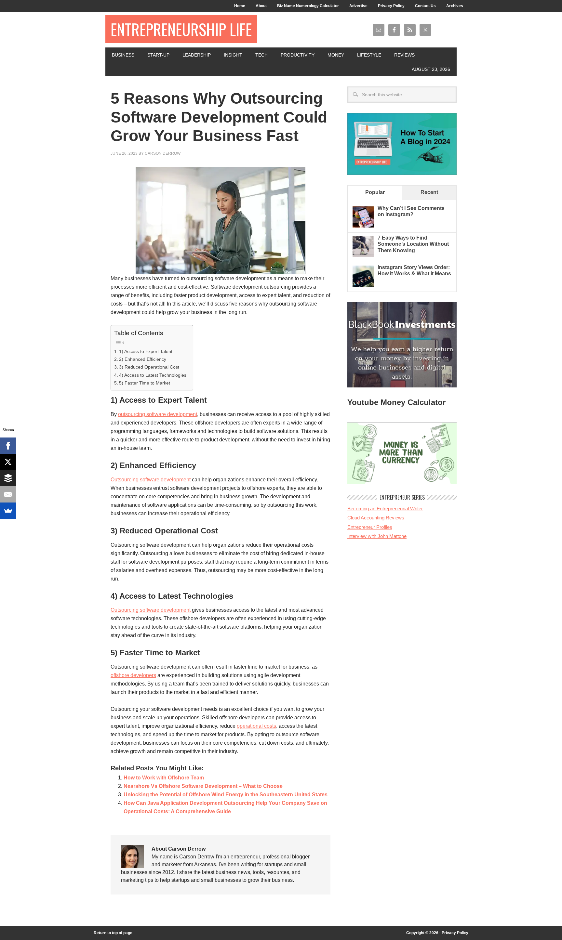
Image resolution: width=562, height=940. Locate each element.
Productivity (297, 55)
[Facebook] (8, 445)
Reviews (404, 55)
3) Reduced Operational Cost (149, 367)
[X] (8, 462)
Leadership (196, 55)
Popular (375, 192)
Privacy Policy (391, 6)
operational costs (256, 726)
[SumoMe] (8, 511)
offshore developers (133, 675)
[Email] (8, 494)
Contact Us (425, 6)
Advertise (358, 6)
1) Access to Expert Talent (145, 351)
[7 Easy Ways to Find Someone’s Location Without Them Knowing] (363, 255)
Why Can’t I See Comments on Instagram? (411, 211)
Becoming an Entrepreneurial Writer (385, 508)
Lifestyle (369, 55)
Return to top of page (113, 933)
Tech (261, 55)
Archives (454, 6)
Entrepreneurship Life (181, 29)
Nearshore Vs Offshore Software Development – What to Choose (203, 786)
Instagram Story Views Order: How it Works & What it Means (414, 270)
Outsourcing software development (151, 479)
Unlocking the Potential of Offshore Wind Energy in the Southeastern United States (226, 794)
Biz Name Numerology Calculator (308, 6)
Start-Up (158, 55)
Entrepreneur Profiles (369, 527)
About (261, 6)
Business (123, 55)
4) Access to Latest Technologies (152, 375)
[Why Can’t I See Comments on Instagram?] (363, 225)
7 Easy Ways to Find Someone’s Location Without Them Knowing (413, 244)
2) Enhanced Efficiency (142, 359)
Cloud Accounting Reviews (375, 517)
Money (336, 55)
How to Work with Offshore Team (164, 777)
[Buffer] (8, 478)
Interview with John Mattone (377, 536)
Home (239, 6)
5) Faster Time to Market (144, 382)
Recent (429, 192)
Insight (233, 55)
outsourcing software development (157, 414)
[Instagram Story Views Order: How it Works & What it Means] (363, 285)
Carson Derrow (163, 153)
